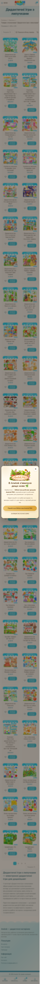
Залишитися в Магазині (20, 513)
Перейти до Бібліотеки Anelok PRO (20, 508)
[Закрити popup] (36, 469)
